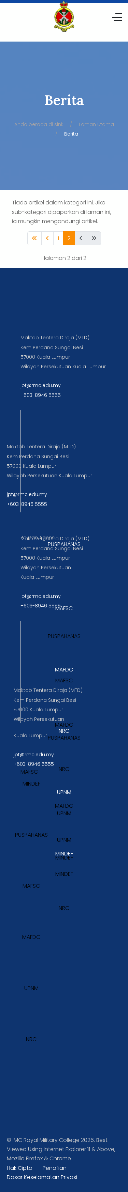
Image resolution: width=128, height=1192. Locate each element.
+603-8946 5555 (40, 395)
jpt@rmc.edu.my (40, 385)
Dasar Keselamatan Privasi (42, 1177)
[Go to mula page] (34, 238)
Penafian (55, 1168)
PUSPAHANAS (64, 544)
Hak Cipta (19, 1168)
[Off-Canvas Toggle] (117, 17)
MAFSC (64, 608)
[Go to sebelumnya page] (47, 238)
